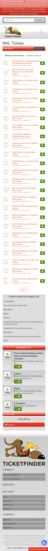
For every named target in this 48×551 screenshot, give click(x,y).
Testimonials (7, 527)
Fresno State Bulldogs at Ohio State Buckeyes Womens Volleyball (28, 356)
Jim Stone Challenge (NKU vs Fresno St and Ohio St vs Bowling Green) (23, 323)
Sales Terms (7, 501)
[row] (24, 62)
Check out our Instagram (12, 479)
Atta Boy (6, 318)
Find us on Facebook (10, 475)
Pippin (5, 313)
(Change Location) (33, 55)
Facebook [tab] (10, 425)
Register (12, 2)
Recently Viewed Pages (38, 549)
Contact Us (43, 2)
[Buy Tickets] (42, 63)
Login (4, 2)
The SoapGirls (8, 301)
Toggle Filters (40, 48)
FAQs (5, 497)
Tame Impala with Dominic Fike (15, 305)
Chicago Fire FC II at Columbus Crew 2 (18, 328)
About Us (6, 520)
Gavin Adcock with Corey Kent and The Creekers (22, 336)
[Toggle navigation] (41, 32)
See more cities (9, 414)
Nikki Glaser (8, 309)
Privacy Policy (8, 505)
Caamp (17, 373)
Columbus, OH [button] (23, 347)
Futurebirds (19, 403)
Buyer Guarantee (9, 524)
